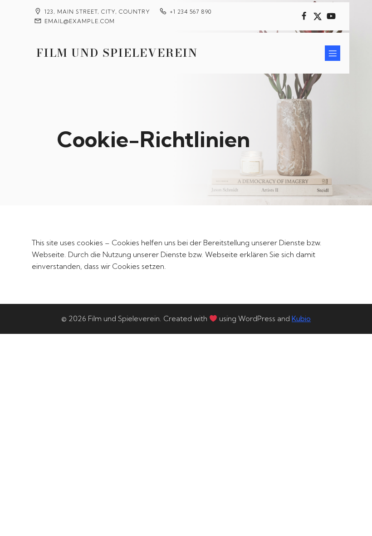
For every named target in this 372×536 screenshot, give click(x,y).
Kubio (301, 318)
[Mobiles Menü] (332, 53)
